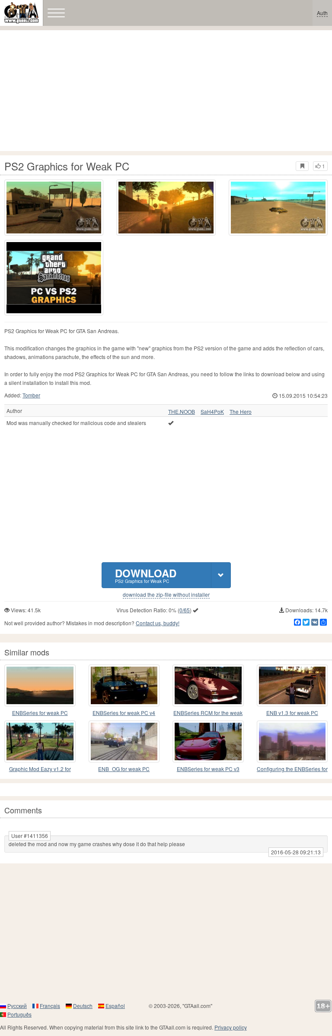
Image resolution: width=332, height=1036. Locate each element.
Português (19, 1014)
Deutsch (83, 1005)
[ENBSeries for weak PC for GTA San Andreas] (40, 685)
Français (50, 1005)
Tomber (31, 395)
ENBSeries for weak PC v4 (124, 712)
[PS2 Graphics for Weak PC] (53, 277)
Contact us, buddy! (157, 623)
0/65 (184, 610)
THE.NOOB (181, 411)
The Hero (241, 411)
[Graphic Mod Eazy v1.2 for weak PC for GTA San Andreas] (40, 741)
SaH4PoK (212, 411)
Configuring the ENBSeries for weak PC (292, 769)
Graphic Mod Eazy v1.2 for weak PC (40, 769)
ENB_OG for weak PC (124, 768)
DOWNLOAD (145, 575)
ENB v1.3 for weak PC (292, 712)
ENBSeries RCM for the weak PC (208, 713)
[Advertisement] (166, 90)
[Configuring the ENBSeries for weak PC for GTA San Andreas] (292, 741)
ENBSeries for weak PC (40, 712)
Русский (17, 1005)
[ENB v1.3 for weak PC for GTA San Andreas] (292, 685)
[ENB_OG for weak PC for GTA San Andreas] (124, 741)
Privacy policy (230, 1027)
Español (115, 1005)
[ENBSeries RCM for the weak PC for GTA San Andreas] (208, 685)
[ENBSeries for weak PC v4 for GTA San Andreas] (124, 685)
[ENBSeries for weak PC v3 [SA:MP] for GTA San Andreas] (208, 741)
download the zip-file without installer (166, 594)
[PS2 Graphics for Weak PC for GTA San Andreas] (53, 207)
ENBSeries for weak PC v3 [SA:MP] (208, 769)
